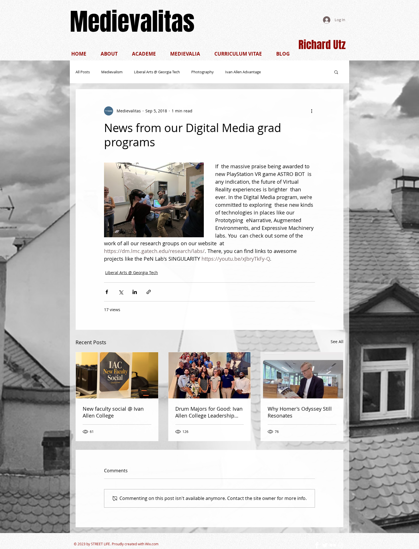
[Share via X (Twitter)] (120, 292)
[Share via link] (148, 292)
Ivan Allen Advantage (243, 71)
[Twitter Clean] (325, 545)
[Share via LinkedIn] (134, 292)
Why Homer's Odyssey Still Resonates (300, 412)
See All (337, 341)
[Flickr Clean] (332, 545)
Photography (202, 71)
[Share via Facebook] (106, 292)
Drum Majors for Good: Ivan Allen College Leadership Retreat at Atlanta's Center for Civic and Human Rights (209, 412)
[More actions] (311, 111)
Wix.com (151, 544)
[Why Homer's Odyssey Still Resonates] (302, 375)
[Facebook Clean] (317, 545)
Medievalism (112, 71)
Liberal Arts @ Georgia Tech (157, 71)
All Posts (83, 71)
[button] (238, 53)
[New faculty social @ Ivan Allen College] (117, 375)
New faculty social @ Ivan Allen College (113, 412)
